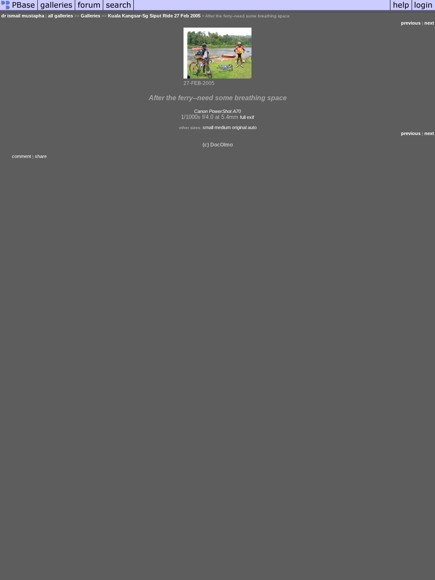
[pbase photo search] (118, 10)
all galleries (60, 15)
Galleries (90, 15)
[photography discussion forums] (89, 10)
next (429, 22)
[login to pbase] (423, 10)
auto (252, 127)
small (208, 127)
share (41, 156)
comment (21, 156)
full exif (247, 117)
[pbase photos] (19, 10)
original (239, 127)
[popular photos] (262, 10)
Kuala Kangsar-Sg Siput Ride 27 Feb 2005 (154, 15)
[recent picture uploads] (56, 10)
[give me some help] (401, 10)
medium (223, 127)
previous (411, 22)
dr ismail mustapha (22, 15)
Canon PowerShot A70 (217, 111)
